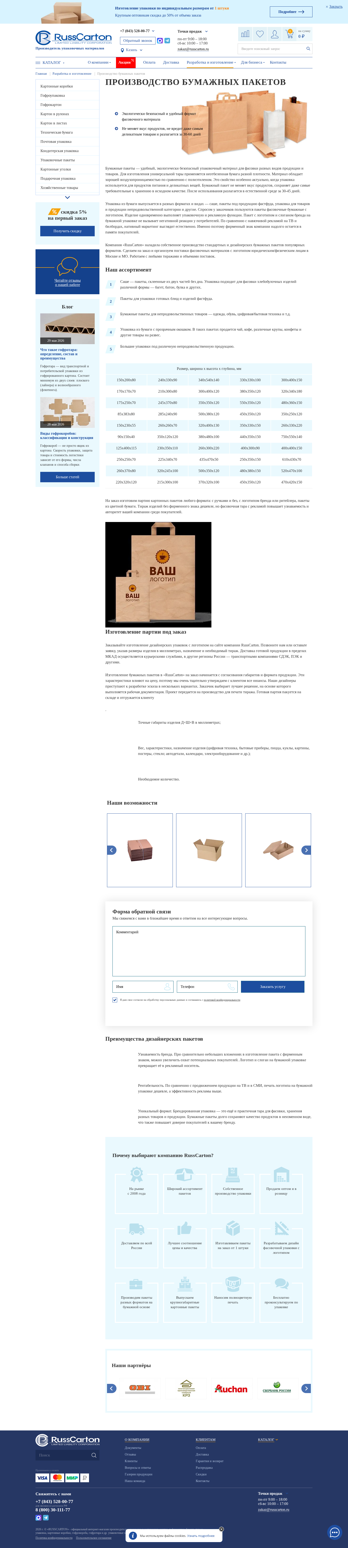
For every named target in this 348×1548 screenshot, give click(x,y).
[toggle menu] (38, 62)
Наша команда (135, 1481)
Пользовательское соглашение (94, 1537)
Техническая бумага (56, 132)
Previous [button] (111, 1388)
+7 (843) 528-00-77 (135, 31)
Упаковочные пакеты (57, 160)
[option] (140, 850)
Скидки (201, 1474)
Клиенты (131, 1461)
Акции (124, 62)
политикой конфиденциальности (222, 999)
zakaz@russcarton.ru (193, 49)
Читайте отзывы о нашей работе (67, 282)
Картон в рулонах (54, 114)
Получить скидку (68, 231)
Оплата (149, 62)
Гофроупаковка (52, 95)
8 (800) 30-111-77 (53, 1509)
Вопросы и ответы (138, 1467)
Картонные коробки (56, 86)
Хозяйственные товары (59, 188)
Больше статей (67, 477)
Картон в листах (53, 123)
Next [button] (306, 1388)
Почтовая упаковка (55, 142)
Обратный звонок (137, 41)
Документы (133, 1448)
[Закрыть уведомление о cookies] (221, 1529)
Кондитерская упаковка (59, 151)
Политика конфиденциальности (54, 1537)
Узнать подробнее (200, 1536)
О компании (98, 62)
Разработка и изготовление (210, 62)
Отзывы (130, 1454)
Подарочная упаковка (58, 178)
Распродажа (204, 1467)
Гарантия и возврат (209, 1461)
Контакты (278, 62)
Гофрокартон (51, 105)
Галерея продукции (138, 1474)
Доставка (171, 62)
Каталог (52, 62)
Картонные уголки (55, 169)
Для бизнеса (251, 62)
